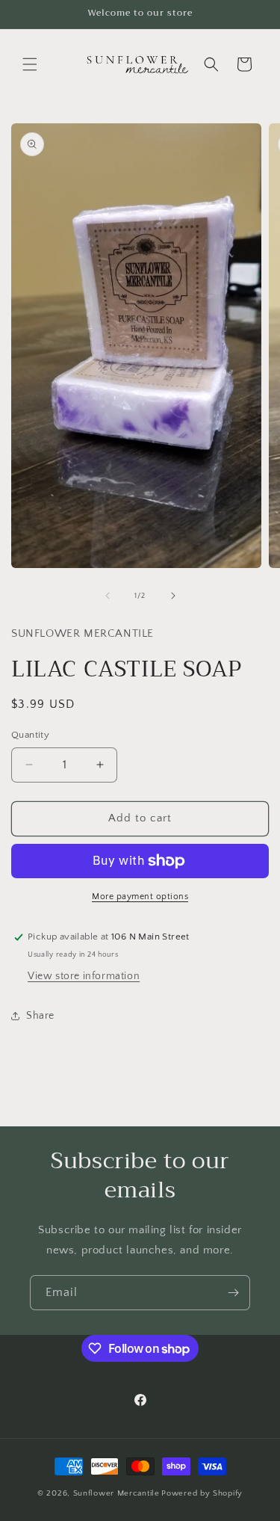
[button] (29, 64)
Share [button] (40, 1016)
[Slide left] (107, 595)
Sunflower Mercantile (116, 1493)
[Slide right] (173, 595)
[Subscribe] (233, 1292)
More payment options (140, 896)
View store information (84, 976)
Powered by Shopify (202, 1493)
